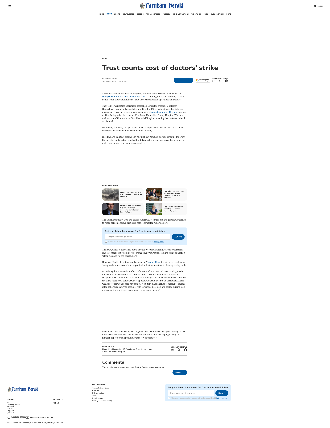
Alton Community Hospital (164, 112)
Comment (180, 372)
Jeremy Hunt (153, 262)
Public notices (98, 398)
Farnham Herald (111, 78)
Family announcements (102, 401)
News (104, 58)
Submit (178, 236)
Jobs (94, 395)
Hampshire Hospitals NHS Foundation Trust (123, 96)
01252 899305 (20, 417)
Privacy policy (98, 393)
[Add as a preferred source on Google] (202, 80)
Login (320, 6)
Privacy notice (159, 242)
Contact (95, 390)
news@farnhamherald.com (41, 417)
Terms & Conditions (100, 388)
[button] (10, 5)
